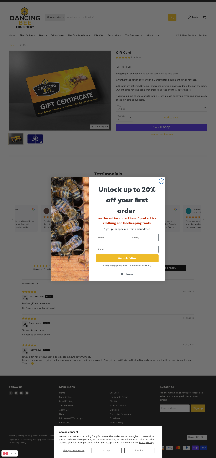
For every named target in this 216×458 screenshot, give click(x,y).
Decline (139, 450)
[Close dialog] (161, 181)
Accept (106, 450)
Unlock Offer (127, 258)
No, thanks (127, 274)
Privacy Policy (146, 442)
